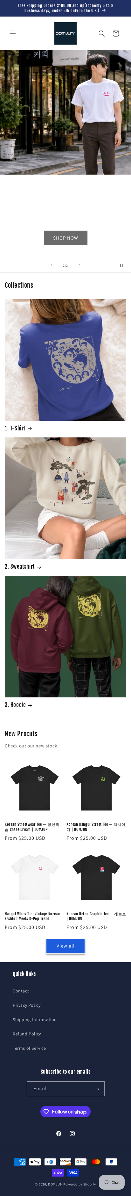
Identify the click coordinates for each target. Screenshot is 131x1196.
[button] (13, 33)
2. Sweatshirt (20, 566)
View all (66, 946)
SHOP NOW (65, 238)
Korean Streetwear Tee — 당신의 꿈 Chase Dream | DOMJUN (32, 827)
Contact (21, 991)
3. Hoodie (15, 705)
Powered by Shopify (79, 1184)
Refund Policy (27, 1034)
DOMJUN (55, 1184)
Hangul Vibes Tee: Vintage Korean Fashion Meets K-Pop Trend (32, 916)
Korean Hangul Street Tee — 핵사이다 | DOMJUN (96, 827)
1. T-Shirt (15, 428)
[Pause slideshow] (124, 265)
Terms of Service (29, 1048)
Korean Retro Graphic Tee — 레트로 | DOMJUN (96, 916)
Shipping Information (35, 1019)
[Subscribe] (97, 1088)
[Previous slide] (52, 265)
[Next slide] (79, 265)
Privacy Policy (26, 1005)
